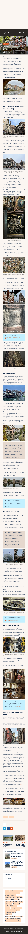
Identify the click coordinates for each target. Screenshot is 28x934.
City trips (6, 43)
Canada (7, 895)
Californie (17, 893)
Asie (6, 893)
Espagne (7, 899)
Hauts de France (13, 901)
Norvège (13, 908)
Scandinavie (19, 916)
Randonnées (8, 883)
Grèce (6, 901)
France (11, 816)
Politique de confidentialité (16, 931)
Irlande (20, 901)
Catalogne (12, 895)
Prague (12, 910)
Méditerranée (13, 906)
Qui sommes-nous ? (13, 930)
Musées (7, 906)
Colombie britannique (10, 897)
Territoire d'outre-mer (15, 918)
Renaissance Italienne (10, 912)
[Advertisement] (14, 14)
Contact (6, 930)
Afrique (7, 891)
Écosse (12, 920)
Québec (18, 910)
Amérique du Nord (14, 891)
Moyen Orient (16, 903)
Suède (6, 918)
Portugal (7, 910)
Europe (5, 816)
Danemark (19, 897)
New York (7, 908)
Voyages (7, 885)
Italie (6, 903)
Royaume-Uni (8, 914)
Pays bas (19, 908)
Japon (10, 903)
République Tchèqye (10, 916)
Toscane (7, 920)
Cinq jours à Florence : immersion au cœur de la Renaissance (17, 855)
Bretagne (11, 893)
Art (21, 891)
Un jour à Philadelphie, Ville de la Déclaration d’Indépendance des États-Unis (17, 863)
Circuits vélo (8, 878)
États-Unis (18, 920)
